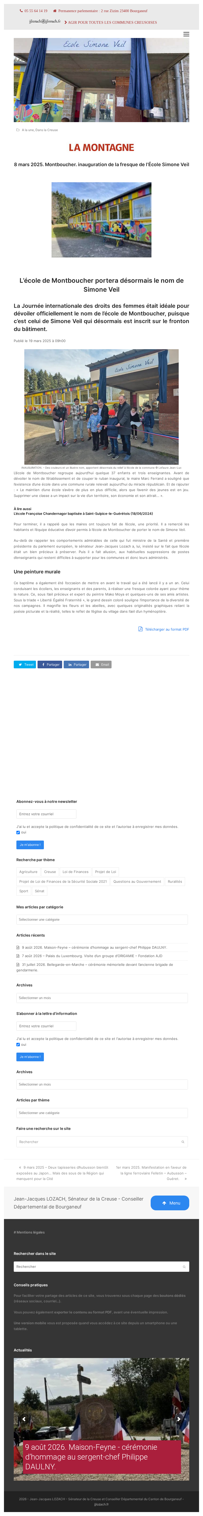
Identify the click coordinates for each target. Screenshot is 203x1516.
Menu (174, 1203)
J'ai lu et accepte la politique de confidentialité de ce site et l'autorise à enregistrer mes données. (97, 826)
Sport (23, 891)
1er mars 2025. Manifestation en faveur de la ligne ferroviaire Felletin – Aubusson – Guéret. (151, 1173)
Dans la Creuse (46, 130)
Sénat (39, 891)
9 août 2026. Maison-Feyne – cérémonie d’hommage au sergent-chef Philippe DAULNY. (94, 947)
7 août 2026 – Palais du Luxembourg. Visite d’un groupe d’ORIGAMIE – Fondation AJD (92, 956)
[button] (186, 34)
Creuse (50, 872)
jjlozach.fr (101, 1504)
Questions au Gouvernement (137, 881)
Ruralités (175, 881)
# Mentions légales (29, 1232)
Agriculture (28, 872)
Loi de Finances (76, 872)
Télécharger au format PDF (166, 629)
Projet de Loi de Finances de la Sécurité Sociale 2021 (63, 881)
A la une (28, 130)
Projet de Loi (105, 872)
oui (23, 832)
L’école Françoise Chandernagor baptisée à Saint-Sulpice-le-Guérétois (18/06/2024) (83, 513)
